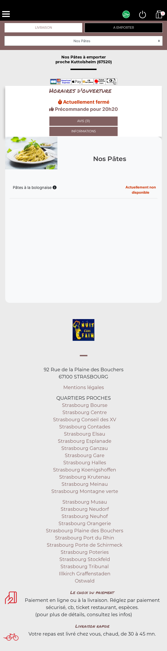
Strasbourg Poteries (85, 552)
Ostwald (85, 581)
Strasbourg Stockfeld (84, 559)
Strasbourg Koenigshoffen (84, 470)
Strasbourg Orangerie (84, 523)
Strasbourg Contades (84, 427)
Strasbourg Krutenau (84, 477)
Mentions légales (83, 387)
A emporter (123, 28)
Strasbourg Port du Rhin (84, 538)
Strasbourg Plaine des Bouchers (84, 531)
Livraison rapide (92, 626)
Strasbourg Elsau (84, 434)
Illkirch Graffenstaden (84, 574)
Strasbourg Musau (84, 502)
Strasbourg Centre (84, 412)
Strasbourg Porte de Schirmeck (84, 545)
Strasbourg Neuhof (85, 516)
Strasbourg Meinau (85, 484)
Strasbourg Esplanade (84, 441)
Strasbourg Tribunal (84, 566)
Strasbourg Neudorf (85, 509)
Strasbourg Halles (84, 463)
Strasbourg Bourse (84, 405)
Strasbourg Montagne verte (84, 491)
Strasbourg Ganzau (84, 448)
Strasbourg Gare (84, 455)
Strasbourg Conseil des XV (84, 420)
